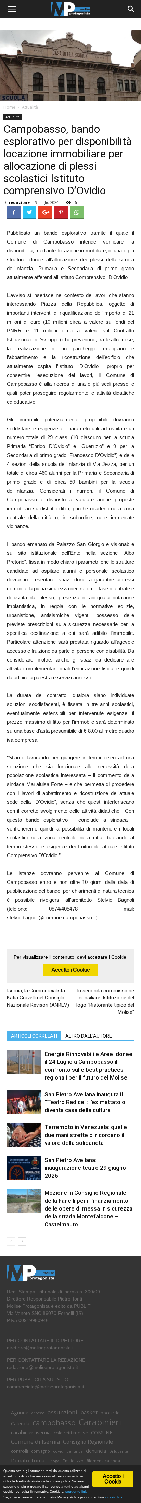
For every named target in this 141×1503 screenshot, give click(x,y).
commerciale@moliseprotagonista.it (45, 1386)
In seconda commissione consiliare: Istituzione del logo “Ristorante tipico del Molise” (105, 1001)
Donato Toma (27, 1460)
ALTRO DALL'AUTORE (88, 1036)
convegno (40, 1451)
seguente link (76, 1491)
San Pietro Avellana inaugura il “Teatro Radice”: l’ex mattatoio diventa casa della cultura (84, 1102)
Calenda (20, 1423)
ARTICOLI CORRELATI (34, 1036)
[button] (131, 9)
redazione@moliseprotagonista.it (42, 1367)
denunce (74, 1451)
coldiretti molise (71, 1432)
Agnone (19, 1412)
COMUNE (101, 1432)
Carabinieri (100, 1422)
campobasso (54, 1422)
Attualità (30, 107)
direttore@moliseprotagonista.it (41, 1347)
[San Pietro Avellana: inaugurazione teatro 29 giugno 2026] (24, 1168)
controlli (19, 1451)
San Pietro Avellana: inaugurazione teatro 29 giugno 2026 (85, 1167)
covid (58, 1451)
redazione (19, 202)
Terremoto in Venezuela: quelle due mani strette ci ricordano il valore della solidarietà (85, 1135)
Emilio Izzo (73, 1461)
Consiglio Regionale (88, 1442)
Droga (54, 1460)
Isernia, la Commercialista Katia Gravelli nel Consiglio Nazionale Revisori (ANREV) (38, 998)
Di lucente (118, 1451)
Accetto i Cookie (70, 970)
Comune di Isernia (35, 1441)
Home (9, 107)
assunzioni (62, 1412)
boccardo (110, 1413)
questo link (113, 1497)
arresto (37, 1413)
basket (89, 1412)
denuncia (96, 1451)
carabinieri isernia (31, 1432)
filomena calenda (103, 1460)
